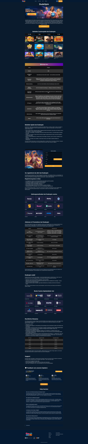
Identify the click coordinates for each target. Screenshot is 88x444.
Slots (58, 34)
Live (38, 34)
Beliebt (29, 34)
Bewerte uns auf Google (59, 371)
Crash (48, 34)
